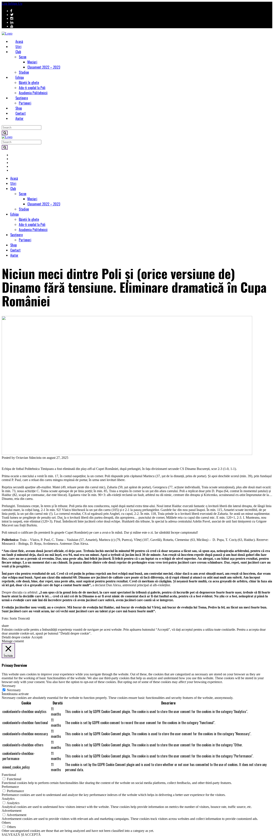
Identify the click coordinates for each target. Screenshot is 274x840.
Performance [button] (10, 786)
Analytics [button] (8, 798)
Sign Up (16, 3)
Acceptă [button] (36, 637)
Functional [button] (9, 775)
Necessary (14, 690)
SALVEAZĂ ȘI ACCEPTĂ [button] (21, 834)
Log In (6, 3)
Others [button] (6, 822)
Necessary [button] (9, 686)
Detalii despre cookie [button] (16, 637)
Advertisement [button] (11, 810)
